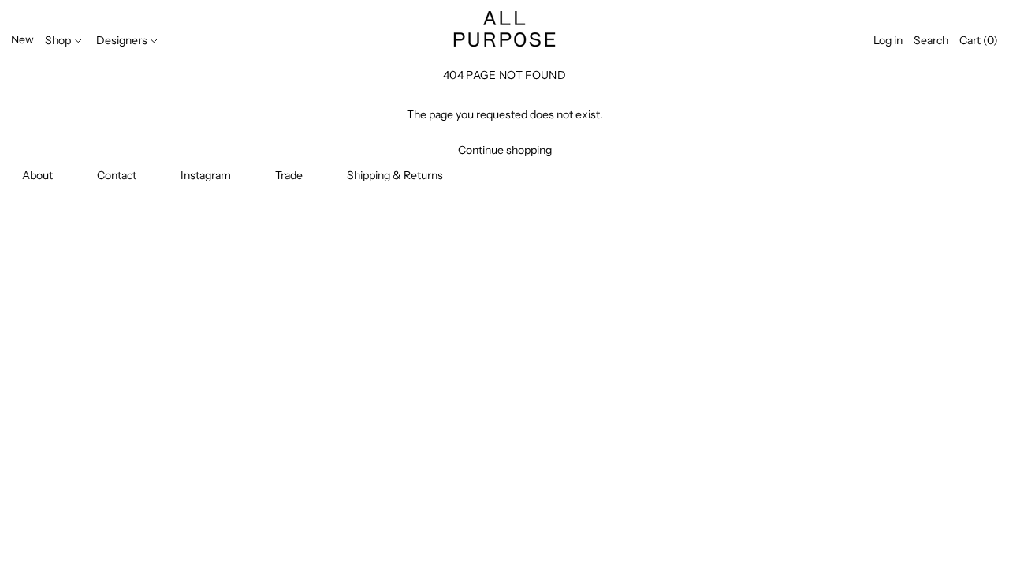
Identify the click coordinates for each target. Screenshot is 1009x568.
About (37, 175)
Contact (116, 175)
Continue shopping (505, 150)
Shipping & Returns (395, 175)
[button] (931, 40)
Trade (289, 175)
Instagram (206, 175)
